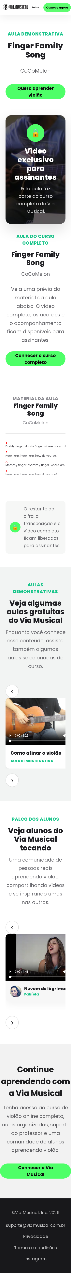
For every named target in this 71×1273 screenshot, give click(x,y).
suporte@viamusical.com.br (35, 1225)
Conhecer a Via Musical (35, 1171)
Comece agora (57, 8)
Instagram (35, 1259)
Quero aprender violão (35, 91)
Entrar (36, 7)
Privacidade (35, 1236)
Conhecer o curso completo (35, 358)
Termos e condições (35, 1248)
